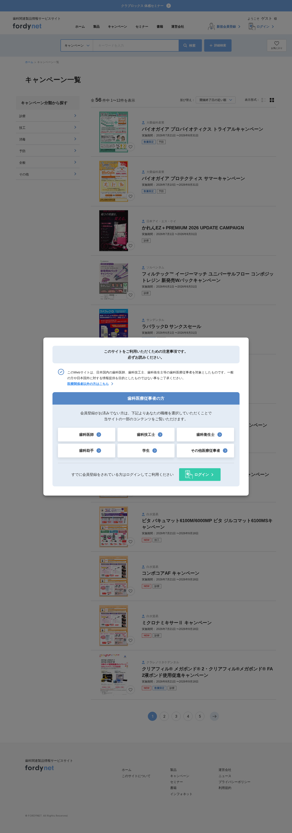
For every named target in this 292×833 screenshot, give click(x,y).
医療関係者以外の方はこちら (88, 384)
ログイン (201, 474)
